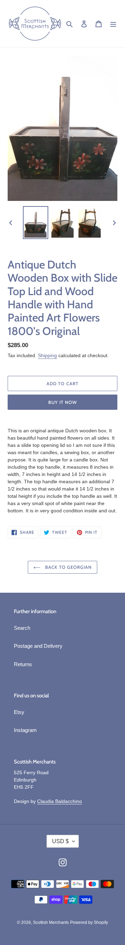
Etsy (19, 712)
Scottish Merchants (51, 922)
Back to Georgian (68, 567)
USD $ (60, 841)
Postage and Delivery (38, 646)
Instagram (25, 730)
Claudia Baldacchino (59, 801)
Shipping (47, 355)
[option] (35, 222)
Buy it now (62, 402)
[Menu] (113, 23)
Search (22, 628)
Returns (23, 664)
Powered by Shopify (89, 922)
